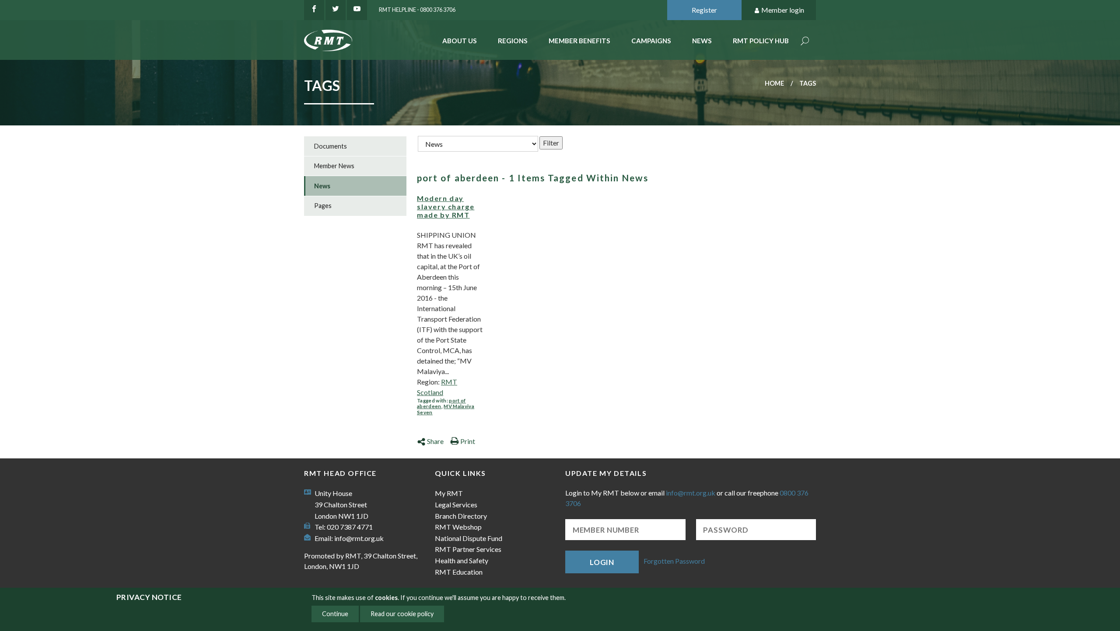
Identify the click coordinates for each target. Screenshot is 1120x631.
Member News (334, 166)
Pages (323, 205)
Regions (513, 41)
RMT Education (459, 572)
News (702, 41)
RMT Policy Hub (761, 41)
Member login (782, 10)
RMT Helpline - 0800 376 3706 (417, 9)
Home (774, 83)
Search (805, 41)
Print (467, 441)
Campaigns (651, 41)
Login (602, 562)
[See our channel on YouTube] (357, 10)
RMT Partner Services (468, 549)
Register (704, 10)
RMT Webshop (458, 527)
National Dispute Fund (468, 538)
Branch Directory (461, 516)
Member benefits (579, 41)
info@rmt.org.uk (359, 538)
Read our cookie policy (402, 613)
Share (435, 441)
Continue (335, 613)
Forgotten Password (674, 561)
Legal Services (456, 504)
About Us (459, 41)
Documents (330, 146)
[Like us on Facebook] (314, 10)
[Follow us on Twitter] (336, 10)
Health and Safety (461, 560)
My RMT (449, 493)
